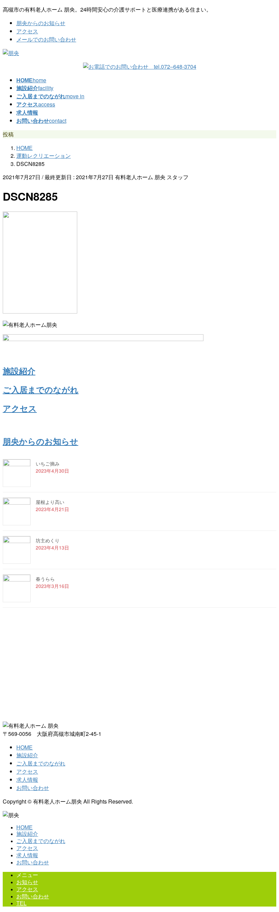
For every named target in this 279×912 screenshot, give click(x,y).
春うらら (45, 578)
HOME (24, 747)
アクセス (27, 31)
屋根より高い (50, 502)
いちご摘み (48, 463)
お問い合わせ (32, 788)
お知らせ (27, 882)
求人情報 (27, 779)
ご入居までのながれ (41, 389)
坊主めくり (48, 540)
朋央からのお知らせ (40, 23)
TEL (21, 903)
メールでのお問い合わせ (46, 39)
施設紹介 (19, 370)
